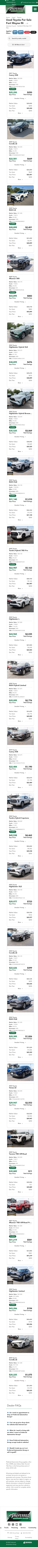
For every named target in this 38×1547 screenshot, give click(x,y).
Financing (14, 1527)
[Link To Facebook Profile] (9, 1524)
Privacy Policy (17, 1537)
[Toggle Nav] (35, 9)
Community (32, 1527)
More (19, 113)
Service (23, 1527)
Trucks (6, 1527)
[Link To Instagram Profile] (20, 1524)
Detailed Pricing (19, 98)
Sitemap (10, 1537)
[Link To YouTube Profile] (17, 1524)
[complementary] (32, 1541)
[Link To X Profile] (13, 1524)
